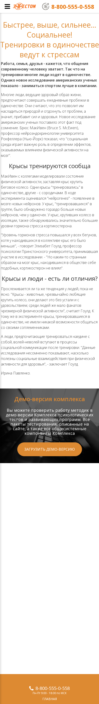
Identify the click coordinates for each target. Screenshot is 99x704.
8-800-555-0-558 (52, 688)
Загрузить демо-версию (49, 449)
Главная (49, 699)
